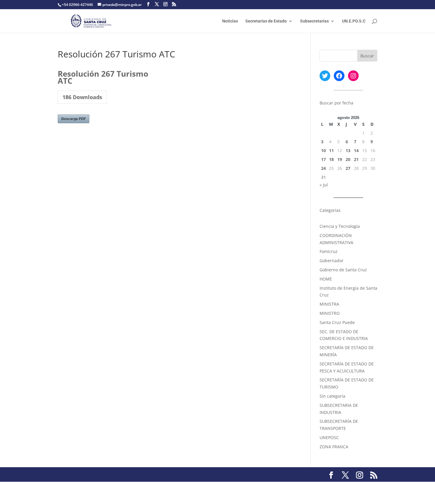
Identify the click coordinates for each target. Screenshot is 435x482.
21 (356, 159)
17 (323, 159)
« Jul (324, 185)
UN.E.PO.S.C (353, 21)
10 (323, 150)
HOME (326, 279)
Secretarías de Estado (266, 21)
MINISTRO (330, 313)
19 (339, 159)
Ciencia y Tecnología (340, 226)
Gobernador (332, 260)
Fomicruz (329, 251)
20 (348, 159)
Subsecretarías (314, 21)
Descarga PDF (73, 118)
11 (331, 150)
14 (356, 150)
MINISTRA (329, 304)
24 (323, 168)
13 (348, 150)
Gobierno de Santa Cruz (343, 270)
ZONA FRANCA (334, 446)
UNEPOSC (329, 437)
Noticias (230, 21)
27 (348, 168)
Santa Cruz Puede (337, 322)
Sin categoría (332, 396)
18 (331, 159)
